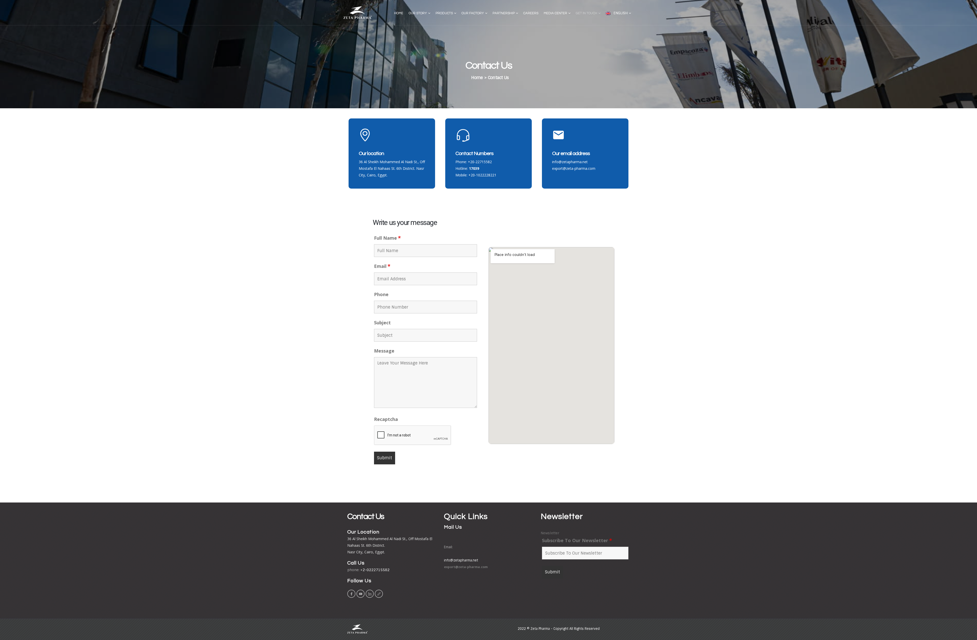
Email (382, 266)
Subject (382, 322)
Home (398, 13)
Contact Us (498, 77)
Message (384, 350)
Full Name (387, 238)
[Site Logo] (357, 12)
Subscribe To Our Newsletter (577, 540)
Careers (530, 13)
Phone (381, 294)
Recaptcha (386, 419)
